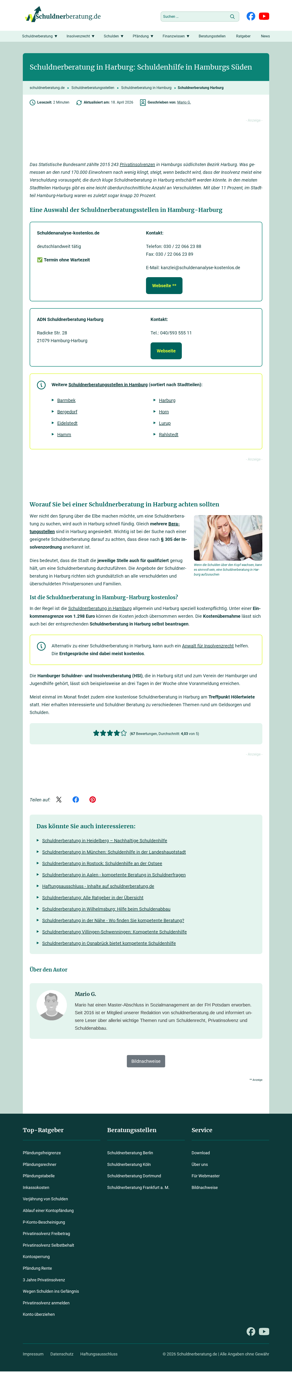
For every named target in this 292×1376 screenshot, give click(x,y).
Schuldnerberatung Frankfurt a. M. (138, 1187)
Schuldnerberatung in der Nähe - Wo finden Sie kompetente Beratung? (113, 920)
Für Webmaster (206, 1175)
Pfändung (141, 36)
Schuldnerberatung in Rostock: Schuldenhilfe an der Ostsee (102, 863)
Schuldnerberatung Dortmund (134, 1175)
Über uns (200, 1164)
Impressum (33, 1354)
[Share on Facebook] (75, 800)
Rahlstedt (168, 434)
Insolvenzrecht (78, 36)
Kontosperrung (36, 1256)
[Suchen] (232, 17)
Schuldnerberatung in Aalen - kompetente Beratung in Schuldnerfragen (114, 875)
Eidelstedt (67, 423)
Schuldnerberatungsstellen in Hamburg (108, 384)
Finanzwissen (174, 36)
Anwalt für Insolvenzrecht (208, 646)
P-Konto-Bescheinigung (44, 1222)
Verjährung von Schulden (45, 1198)
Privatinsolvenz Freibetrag (46, 1233)
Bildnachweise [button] (146, 1061)
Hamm (64, 434)
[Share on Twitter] (59, 800)
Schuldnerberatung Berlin (130, 1152)
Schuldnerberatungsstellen (92, 88)
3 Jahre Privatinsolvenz (44, 1279)
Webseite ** (164, 285)
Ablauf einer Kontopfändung (48, 1210)
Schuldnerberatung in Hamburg (146, 88)
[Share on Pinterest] (92, 800)
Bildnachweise (205, 1187)
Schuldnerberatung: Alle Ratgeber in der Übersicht (92, 897)
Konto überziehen (39, 1314)
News (265, 36)
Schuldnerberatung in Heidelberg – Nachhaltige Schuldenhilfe (104, 840)
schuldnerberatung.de (47, 88)
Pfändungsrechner (39, 1164)
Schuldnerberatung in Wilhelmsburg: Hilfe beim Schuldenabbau (106, 909)
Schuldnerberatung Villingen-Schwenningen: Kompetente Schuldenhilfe (114, 932)
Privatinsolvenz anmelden (46, 1302)
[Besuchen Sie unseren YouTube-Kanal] (264, 17)
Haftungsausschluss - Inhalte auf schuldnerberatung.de (98, 886)
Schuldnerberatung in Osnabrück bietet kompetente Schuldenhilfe (109, 943)
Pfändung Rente (37, 1268)
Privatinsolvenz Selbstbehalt (48, 1245)
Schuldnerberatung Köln (129, 1164)
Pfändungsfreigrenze (42, 1152)
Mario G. (184, 102)
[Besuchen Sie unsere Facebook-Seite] (251, 16)
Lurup (165, 423)
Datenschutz (61, 1354)
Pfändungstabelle (39, 1175)
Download (201, 1152)
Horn (164, 411)
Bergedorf (67, 411)
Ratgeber (243, 36)
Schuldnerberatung (37, 36)
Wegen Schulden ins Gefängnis (51, 1291)
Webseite (166, 351)
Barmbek (66, 400)
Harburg (167, 400)
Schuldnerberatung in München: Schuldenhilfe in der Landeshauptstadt (114, 852)
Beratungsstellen (212, 36)
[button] (96, 733)
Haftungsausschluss (98, 1354)
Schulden (111, 36)
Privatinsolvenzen (137, 164)
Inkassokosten (36, 1187)
